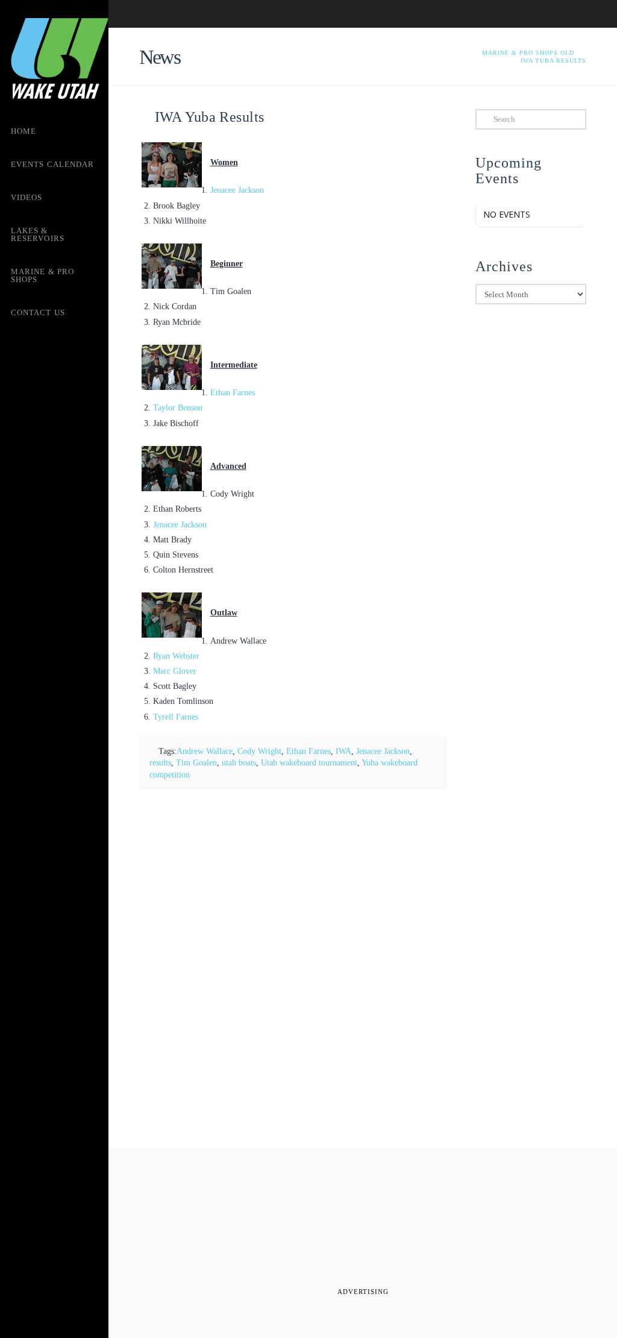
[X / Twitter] (384, 1259)
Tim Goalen (196, 762)
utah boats (239, 762)
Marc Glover (174, 671)
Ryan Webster (176, 656)
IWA (343, 751)
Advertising (363, 1291)
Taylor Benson (177, 407)
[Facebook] (341, 1259)
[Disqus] (293, 969)
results (160, 762)
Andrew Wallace (205, 751)
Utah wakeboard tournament (309, 762)
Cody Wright (259, 751)
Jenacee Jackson (237, 190)
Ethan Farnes (232, 392)
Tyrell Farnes (175, 716)
